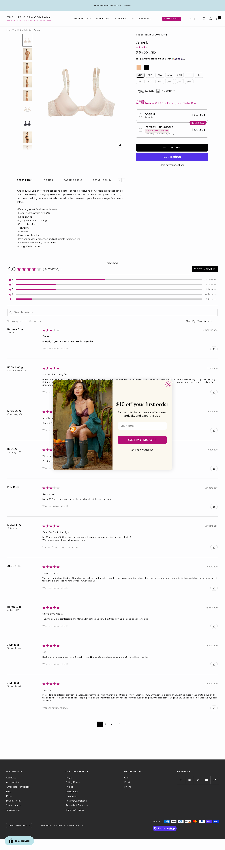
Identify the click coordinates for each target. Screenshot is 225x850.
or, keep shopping (142, 449)
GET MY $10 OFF (142, 440)
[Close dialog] (168, 384)
